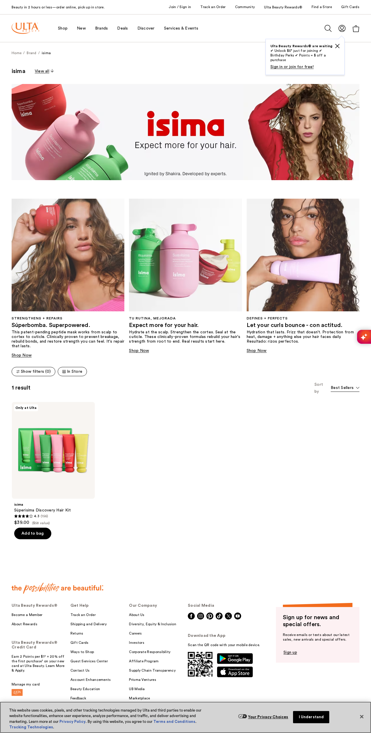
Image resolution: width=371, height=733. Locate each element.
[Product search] (328, 28)
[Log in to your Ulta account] (342, 28)
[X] (337, 46)
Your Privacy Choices (268, 717)
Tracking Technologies (31, 727)
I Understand (311, 717)
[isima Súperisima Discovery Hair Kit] (53, 463)
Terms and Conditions (174, 721)
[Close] (361, 716)
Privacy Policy (72, 721)
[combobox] (345, 388)
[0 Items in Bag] (355, 28)
